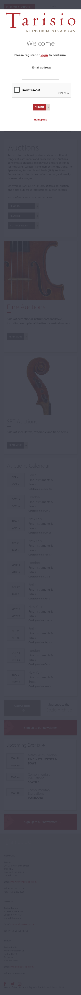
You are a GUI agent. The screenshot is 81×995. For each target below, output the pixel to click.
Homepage (40, 119)
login (44, 55)
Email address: (41, 67)
